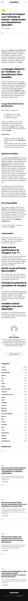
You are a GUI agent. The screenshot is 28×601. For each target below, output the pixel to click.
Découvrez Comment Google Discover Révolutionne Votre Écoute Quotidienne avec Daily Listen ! (13, 504)
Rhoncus (3, 416)
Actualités (4, 369)
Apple (12, 227)
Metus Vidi (4, 410)
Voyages (3, 435)
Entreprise (4, 391)
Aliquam (3, 375)
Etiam (2, 400)
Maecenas (4, 408)
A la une (3, 367)
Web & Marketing (5, 441)
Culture (3, 383)
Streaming (4, 424)
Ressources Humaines (7, 413)
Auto (2, 378)
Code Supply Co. (19, 595)
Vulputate (3, 438)
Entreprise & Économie (7, 394)
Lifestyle (3, 405)
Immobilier (4, 402)
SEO (2, 419)
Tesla (2, 430)
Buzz (2, 380)
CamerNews (14, 2)
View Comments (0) (14, 354)
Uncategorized (5, 432)
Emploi (3, 386)
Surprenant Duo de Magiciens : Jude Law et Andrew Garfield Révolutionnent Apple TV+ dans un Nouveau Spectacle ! (13, 574)
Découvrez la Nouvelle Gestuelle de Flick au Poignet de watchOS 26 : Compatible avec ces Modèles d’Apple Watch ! (13, 470)
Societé (3, 421)
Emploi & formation (6, 389)
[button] (2, 2)
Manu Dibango (14, 337)
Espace (3, 397)
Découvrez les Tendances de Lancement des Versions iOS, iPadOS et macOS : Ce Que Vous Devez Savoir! (12, 539)
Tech (3, 10)
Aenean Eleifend (5, 372)
